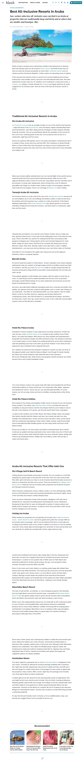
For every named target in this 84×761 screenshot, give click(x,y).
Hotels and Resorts (17, 7)
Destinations (23, 2)
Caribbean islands (55, 71)
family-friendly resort (38, 203)
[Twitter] (59, 2)
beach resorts (45, 68)
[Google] (65, 2)
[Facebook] (53, 2)
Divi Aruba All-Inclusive (20, 125)
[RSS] (68, 2)
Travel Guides (35, 2)
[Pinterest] (56, 2)
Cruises (45, 2)
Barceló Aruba (40, 267)
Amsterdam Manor (50, 662)
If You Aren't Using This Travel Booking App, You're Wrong (66, 748)
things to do (53, 188)
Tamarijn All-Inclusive (56, 196)
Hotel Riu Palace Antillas (43, 405)
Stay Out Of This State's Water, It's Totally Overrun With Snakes (17, 748)
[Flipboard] (62, 2)
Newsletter (77, 2)
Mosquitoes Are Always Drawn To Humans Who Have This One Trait (33, 748)
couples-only (16, 84)
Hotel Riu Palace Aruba (34, 334)
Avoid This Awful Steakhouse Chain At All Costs (50, 748)
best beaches (33, 127)
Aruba (45, 84)
